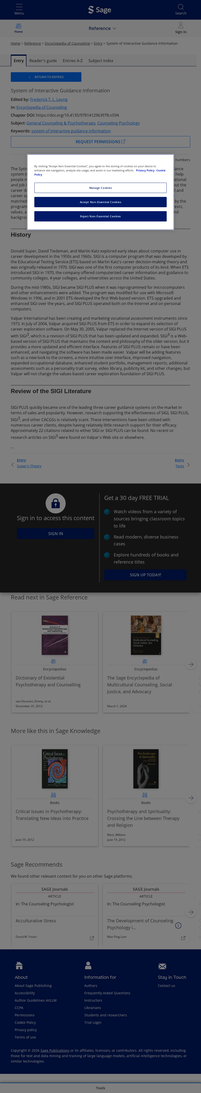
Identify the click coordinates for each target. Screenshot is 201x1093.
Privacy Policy (145, 170)
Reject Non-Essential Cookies (100, 216)
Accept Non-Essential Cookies (100, 202)
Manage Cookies (100, 188)
